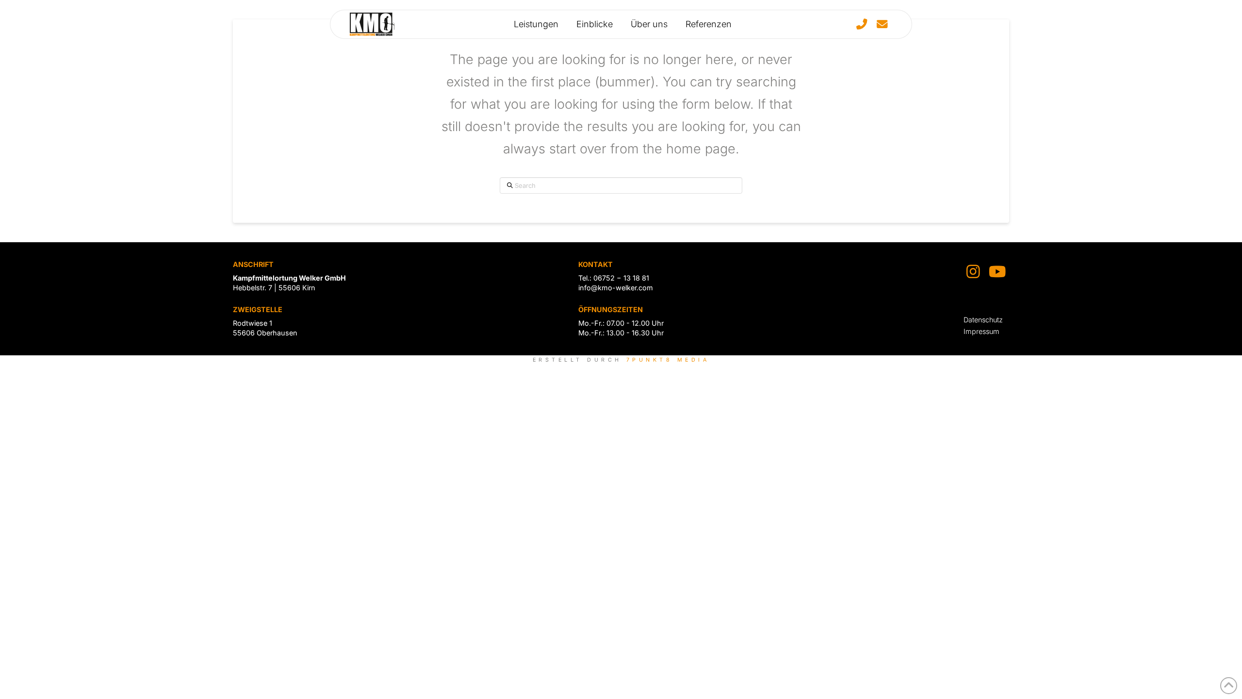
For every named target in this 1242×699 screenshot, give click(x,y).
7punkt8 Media (667, 360)
